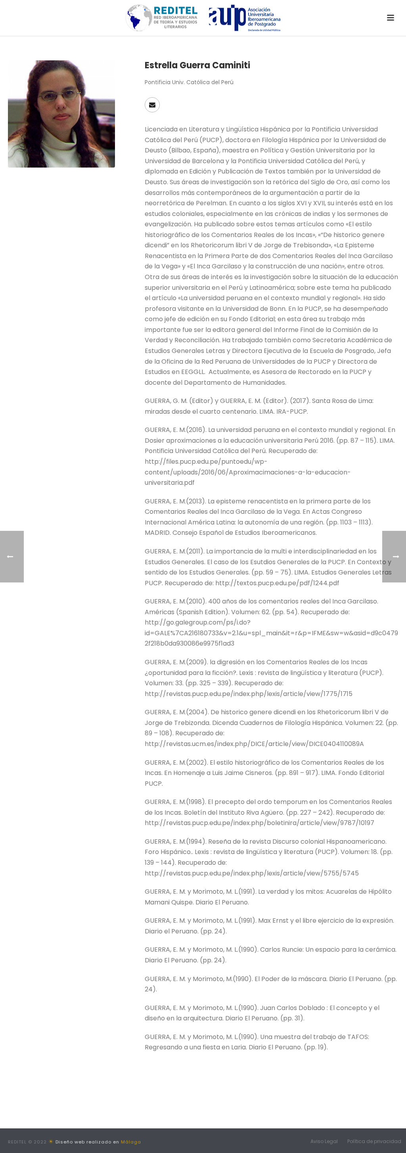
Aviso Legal (324, 1141)
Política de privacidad (374, 1141)
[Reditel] (203, 18)
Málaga (131, 1142)
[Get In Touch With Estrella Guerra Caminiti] (152, 104)
